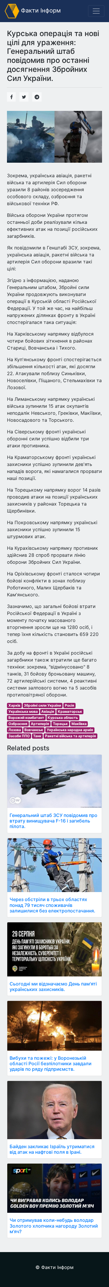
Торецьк (60, 724)
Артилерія (40, 724)
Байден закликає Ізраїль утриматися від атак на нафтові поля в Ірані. (52, 1149)
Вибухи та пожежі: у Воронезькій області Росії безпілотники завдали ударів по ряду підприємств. (51, 1063)
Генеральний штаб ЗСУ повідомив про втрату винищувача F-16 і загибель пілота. (53, 820)
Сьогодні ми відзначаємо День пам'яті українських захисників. (53, 986)
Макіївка (79, 724)
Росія (69, 705)
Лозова (14, 730)
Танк (37, 736)
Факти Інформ (40, 10)
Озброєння (17, 724)
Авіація (47, 711)
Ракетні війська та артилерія (70, 736)
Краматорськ (70, 711)
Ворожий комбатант (26, 717)
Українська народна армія (70, 730)
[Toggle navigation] (96, 11)
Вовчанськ (33, 730)
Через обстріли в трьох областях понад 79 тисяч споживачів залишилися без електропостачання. (52, 904)
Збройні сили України (42, 705)
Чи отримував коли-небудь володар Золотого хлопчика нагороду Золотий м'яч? (54, 1225)
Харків (14, 705)
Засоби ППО (19, 736)
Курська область (63, 717)
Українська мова (23, 711)
